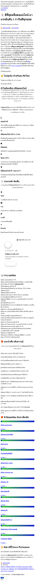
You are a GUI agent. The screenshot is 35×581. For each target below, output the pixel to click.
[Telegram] (1, 577)
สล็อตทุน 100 (13, 569)
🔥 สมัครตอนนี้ (5, 28)
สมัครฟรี (3, 10)
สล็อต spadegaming (23, 566)
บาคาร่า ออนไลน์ (16, 65)
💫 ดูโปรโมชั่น (14, 28)
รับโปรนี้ (11, 264)
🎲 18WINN (4, 8)
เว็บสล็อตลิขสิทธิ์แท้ (23, 569)
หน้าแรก (3, 566)
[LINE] (3, 577)
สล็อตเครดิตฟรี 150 (11, 566)
